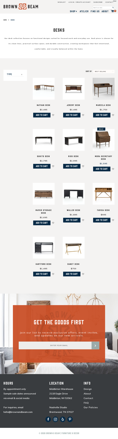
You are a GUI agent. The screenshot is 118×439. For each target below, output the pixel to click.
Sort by (89, 71)
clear (114, 1)
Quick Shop (43, 98)
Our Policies (91, 407)
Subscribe (98, 2)
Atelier (84, 11)
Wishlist (62, 2)
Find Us (95, 11)
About (105, 11)
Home (5, 20)
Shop (72, 11)
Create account (83, 2)
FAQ (86, 402)
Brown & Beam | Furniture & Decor (62, 433)
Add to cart (42, 115)
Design (88, 389)
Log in (71, 2)
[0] (112, 11)
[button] (53, 115)
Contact (109, 2)
